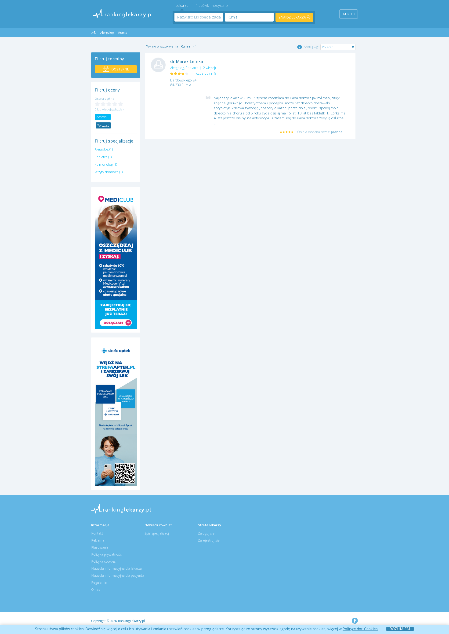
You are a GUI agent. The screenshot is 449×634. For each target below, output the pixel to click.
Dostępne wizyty (119, 70)
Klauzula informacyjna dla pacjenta (117, 575)
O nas (95, 589)
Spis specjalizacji (157, 533)
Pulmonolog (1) (106, 164)
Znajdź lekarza (293, 17)
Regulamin (99, 582)
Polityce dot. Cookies (360, 628)
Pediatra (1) (103, 157)
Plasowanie (100, 547)
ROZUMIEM (400, 629)
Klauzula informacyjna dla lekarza (116, 568)
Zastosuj (102, 117)
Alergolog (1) (104, 149)
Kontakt (97, 533)
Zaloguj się (206, 533)
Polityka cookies (103, 561)
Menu (347, 14)
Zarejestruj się (209, 540)
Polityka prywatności (106, 554)
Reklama (97, 540)
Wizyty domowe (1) (109, 172)
